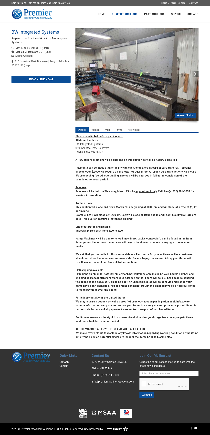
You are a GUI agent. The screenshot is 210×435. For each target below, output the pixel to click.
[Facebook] (191, 428)
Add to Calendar (24, 55)
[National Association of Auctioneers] (82, 413)
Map (107, 129)
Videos (95, 129)
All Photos (134, 129)
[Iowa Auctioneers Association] (126, 413)
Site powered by (94, 429)
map (27, 65)
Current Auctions (125, 14)
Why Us (176, 14)
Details (82, 129)
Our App (193, 14)
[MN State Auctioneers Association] (104, 413)
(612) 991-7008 (178, 3)
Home (164, 3)
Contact (194, 3)
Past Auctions (154, 14)
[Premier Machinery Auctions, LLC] (31, 14)
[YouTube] (195, 428)
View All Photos (185, 115)
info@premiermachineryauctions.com (113, 381)
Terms (118, 129)
